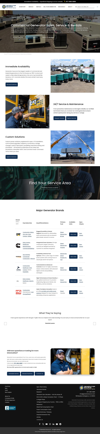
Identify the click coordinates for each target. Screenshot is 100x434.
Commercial (26, 256)
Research (39, 392)
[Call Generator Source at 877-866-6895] (65, 2)
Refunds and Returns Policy (53, 431)
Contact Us (39, 374)
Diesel (62, 232)
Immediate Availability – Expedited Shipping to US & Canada (43, 1)
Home (5, 54)
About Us (7, 396)
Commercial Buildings (28, 248)
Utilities (29, 236)
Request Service (59, 118)
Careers (7, 402)
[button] (33, 6)
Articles (39, 417)
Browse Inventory (18, 37)
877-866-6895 (71, 1)
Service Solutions (33, 37)
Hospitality (25, 272)
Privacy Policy (37, 431)
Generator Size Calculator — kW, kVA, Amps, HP (49, 394)
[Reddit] (60, 424)
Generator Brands (41, 389)
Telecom (32, 258)
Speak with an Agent (48, 37)
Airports (31, 281)
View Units (73, 234)
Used (6, 390)
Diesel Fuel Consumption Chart (45, 407)
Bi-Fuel (62, 236)
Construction (26, 232)
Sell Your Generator (49, 7)
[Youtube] (46, 424)
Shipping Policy (44, 431)
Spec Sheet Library (42, 387)
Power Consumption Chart (44, 409)
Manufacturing (26, 246)
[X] (43, 424)
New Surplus (8, 392)
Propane (62, 247)
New (6, 388)
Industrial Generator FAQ (43, 414)
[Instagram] (50, 424)
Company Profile (9, 398)
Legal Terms (62, 431)
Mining (32, 232)
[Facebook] (39, 424)
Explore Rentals (71, 118)
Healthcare (26, 244)
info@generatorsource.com (87, 394)
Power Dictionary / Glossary (44, 412)
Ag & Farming (26, 254)
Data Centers (26, 242)
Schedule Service (14, 374)
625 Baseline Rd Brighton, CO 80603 (85, 396)
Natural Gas (63, 234)
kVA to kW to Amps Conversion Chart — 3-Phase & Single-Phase (50, 398)
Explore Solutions (11, 157)
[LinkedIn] (53, 424)
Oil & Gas (25, 234)
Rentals (38, 7)
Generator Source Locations (50, 187)
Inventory (7, 386)
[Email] (57, 424)
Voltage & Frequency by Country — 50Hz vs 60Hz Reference (50, 403)
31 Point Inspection (10, 400)
